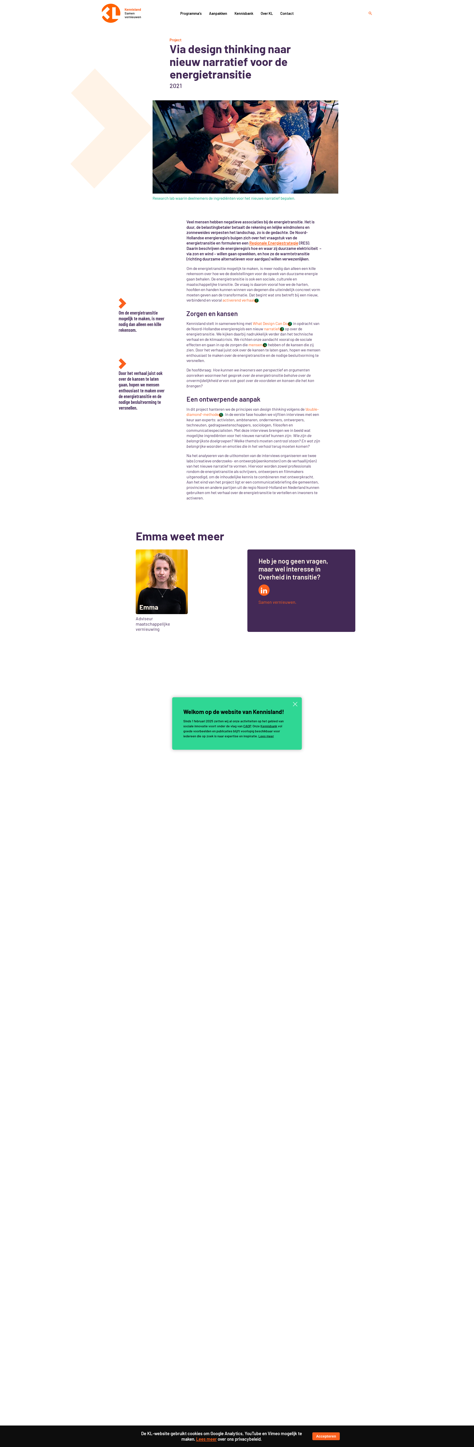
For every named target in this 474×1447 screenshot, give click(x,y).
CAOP (247, 726)
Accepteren (326, 1436)
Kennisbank (269, 726)
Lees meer (266, 736)
